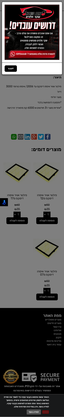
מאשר (45, 412)
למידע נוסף (34, 412)
